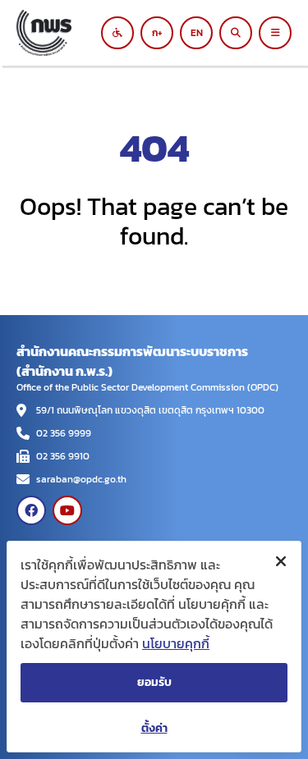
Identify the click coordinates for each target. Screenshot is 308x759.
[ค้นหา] (235, 32)
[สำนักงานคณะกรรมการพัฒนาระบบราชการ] (63, 33)
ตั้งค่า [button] (154, 728)
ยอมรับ (154, 682)
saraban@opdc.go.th (81, 479)
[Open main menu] (275, 32)
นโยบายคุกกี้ (175, 643)
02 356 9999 (63, 433)
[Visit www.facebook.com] (31, 510)
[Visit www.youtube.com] (67, 510)
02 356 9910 (63, 456)
